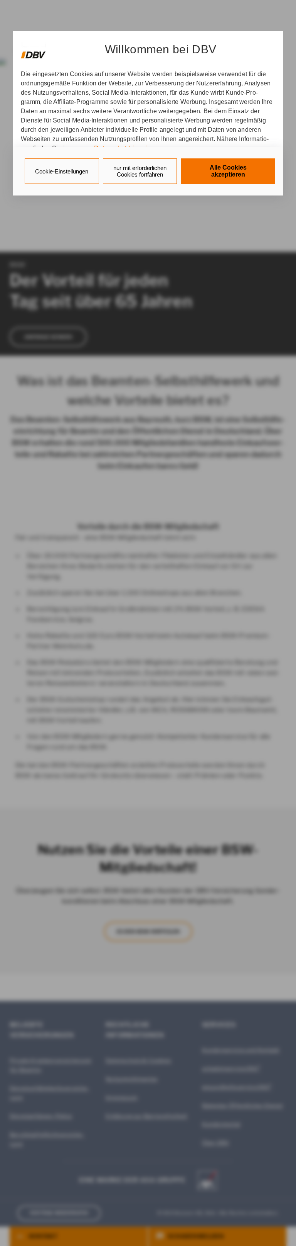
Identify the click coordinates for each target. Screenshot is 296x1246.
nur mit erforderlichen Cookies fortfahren (139, 171)
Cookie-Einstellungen (61, 171)
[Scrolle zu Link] (33, 51)
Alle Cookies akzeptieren (228, 171)
